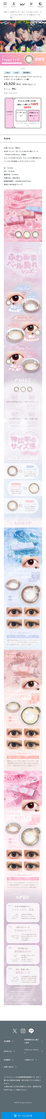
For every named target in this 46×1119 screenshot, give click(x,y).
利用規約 (7, 1060)
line (31, 1031)
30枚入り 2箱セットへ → (33, 116)
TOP (5, 12)
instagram (23, 1031)
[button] (3, 45)
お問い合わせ (9, 1067)
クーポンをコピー (21, 114)
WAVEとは (8, 1051)
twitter (14, 1031)
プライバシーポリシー (31, 1051)
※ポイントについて (10, 93)
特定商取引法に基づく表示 (31, 1041)
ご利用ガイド (29, 1060)
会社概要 (7, 1041)
